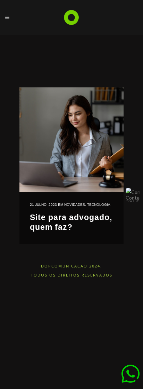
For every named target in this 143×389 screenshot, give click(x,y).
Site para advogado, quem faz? (71, 222)
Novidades (74, 205)
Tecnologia (98, 205)
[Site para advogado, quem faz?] (71, 139)
